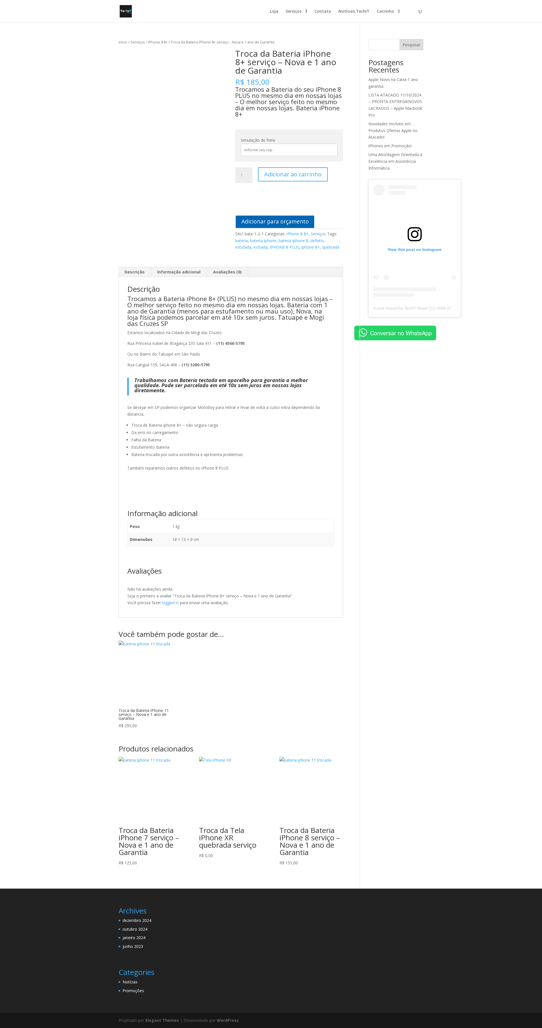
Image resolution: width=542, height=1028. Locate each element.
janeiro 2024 (134, 937)
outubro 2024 (135, 929)
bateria (241, 240)
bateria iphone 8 (293, 240)
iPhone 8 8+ (158, 42)
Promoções (133, 990)
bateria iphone (263, 240)
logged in (170, 602)
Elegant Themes (162, 1020)
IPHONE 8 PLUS (284, 247)
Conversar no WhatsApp (401, 333)
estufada (243, 247)
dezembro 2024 (137, 920)
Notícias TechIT (354, 11)
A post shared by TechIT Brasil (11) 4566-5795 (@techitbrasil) (428, 308)
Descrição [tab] (134, 272)
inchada (260, 247)
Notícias (130, 982)
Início (123, 42)
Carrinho (385, 11)
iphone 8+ (310, 247)
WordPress (228, 1020)
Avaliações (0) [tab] (227, 272)
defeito (317, 240)
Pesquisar (411, 44)
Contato (322, 11)
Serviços (293, 11)
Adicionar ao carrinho (293, 174)
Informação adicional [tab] (178, 272)
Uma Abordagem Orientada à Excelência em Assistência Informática (395, 161)
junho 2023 (133, 946)
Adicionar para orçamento (275, 221)
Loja (274, 11)
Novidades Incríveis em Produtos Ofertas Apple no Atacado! (393, 130)
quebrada (330, 247)
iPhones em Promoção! (390, 145)
